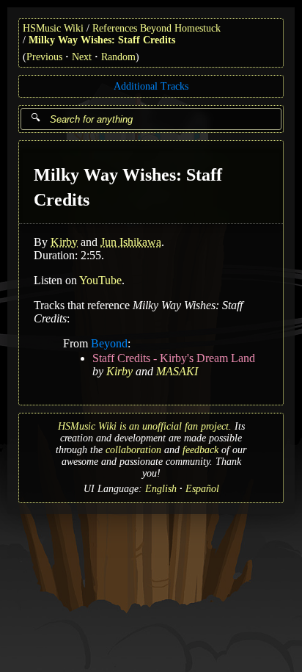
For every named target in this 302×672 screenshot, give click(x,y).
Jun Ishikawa (130, 242)
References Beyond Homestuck (156, 28)
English (161, 488)
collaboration (133, 449)
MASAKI (177, 371)
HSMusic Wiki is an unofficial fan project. (145, 426)
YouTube (100, 280)
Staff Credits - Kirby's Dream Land (173, 358)
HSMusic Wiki (53, 28)
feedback (200, 449)
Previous (44, 56)
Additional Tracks (151, 86)
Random (118, 56)
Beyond (109, 343)
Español (202, 488)
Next (82, 56)
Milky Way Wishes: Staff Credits (102, 40)
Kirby (64, 242)
